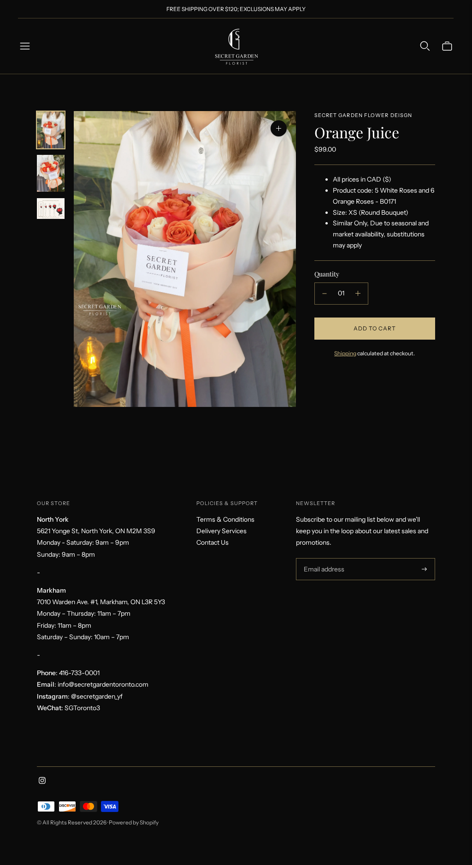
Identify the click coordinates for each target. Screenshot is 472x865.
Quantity (326, 274)
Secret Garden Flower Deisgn (363, 115)
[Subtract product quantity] (324, 293)
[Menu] (24, 46)
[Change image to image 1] (51, 130)
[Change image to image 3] (51, 208)
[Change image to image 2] (51, 173)
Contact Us (212, 542)
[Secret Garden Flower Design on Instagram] (42, 781)
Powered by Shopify (134, 822)
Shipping (345, 353)
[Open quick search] (425, 46)
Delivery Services (221, 531)
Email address (323, 558)
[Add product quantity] (358, 293)
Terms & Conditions (225, 519)
